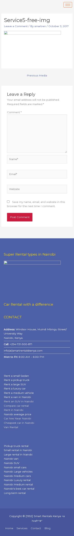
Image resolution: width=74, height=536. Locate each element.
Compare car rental (16, 405)
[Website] (37, 189)
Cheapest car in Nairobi (19, 422)
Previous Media (37, 75)
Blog (47, 528)
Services (22, 528)
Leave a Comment (16, 26)
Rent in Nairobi (13, 409)
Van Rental (11, 427)
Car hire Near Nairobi (17, 418)
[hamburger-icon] (68, 5)
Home (9, 528)
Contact (36, 528)
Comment (14, 112)
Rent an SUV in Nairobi (19, 401)
